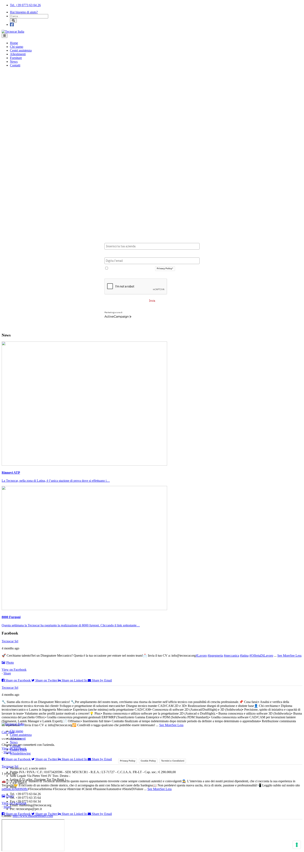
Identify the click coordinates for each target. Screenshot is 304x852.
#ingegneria (215, 655)
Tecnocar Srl (10, 641)
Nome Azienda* (115, 240)
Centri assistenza (21, 50)
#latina (244, 655)
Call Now (8, 732)
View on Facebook (14, 669)
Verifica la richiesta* (118, 275)
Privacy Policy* (165, 268)
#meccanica (231, 655)
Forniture (16, 58)
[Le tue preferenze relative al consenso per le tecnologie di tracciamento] (297, 845)
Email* (109, 254)
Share (7, 673)
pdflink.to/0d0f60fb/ (15, 789)
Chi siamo (16, 46)
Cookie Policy (148, 760)
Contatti (15, 65)
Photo (10, 662)
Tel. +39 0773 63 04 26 (25, 5)
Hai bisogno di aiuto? (24, 12)
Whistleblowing (20, 753)
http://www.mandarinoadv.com (33, 816)
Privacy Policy (127, 760)
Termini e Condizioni (172, 760)
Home (14, 43)
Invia (152, 301)
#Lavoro (201, 655)
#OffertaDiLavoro (261, 655)
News (14, 61)
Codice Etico (18, 749)
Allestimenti (18, 54)
